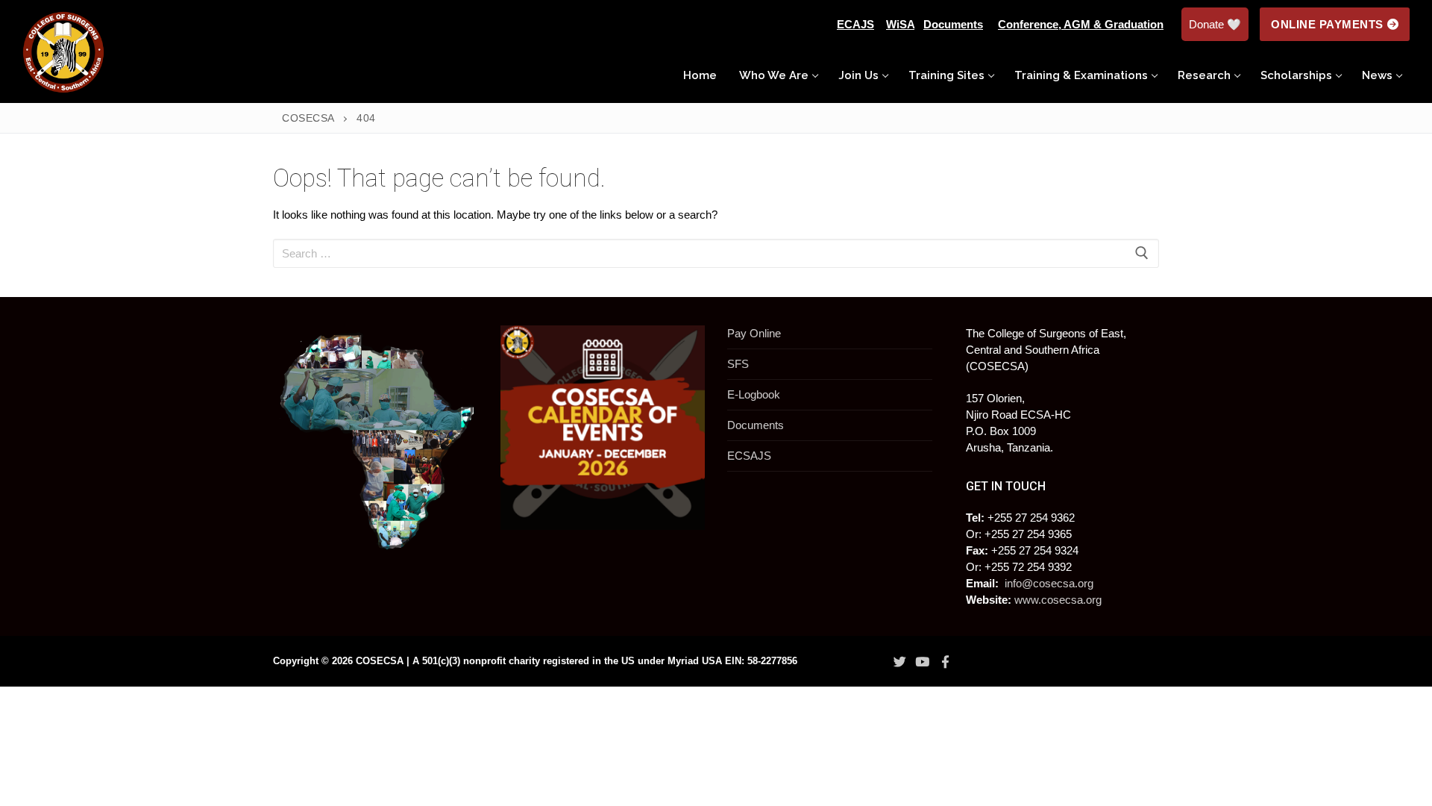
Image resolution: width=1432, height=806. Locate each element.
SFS (738, 363)
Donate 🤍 (1215, 24)
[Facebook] (945, 662)
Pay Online (754, 333)
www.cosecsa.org (1058, 599)
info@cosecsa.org (1049, 583)
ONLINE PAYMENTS (1327, 24)
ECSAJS (749, 455)
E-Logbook (753, 394)
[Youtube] (922, 662)
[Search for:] (716, 253)
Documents (755, 425)
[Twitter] (899, 662)
